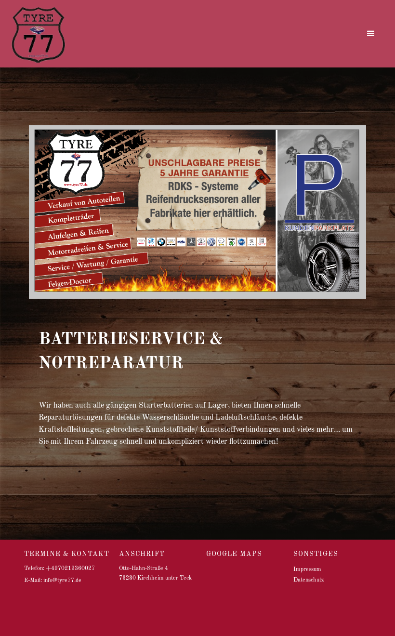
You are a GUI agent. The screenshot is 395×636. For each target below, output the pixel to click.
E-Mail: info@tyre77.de (52, 580)
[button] (370, 33)
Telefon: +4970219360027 (59, 568)
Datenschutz (308, 580)
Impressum (307, 569)
